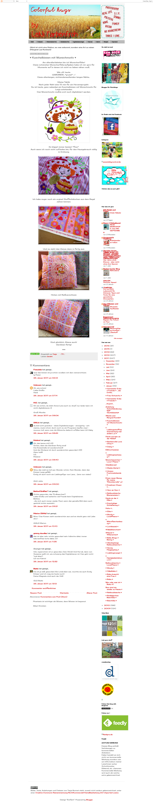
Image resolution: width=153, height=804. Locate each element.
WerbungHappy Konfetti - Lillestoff (115, 330)
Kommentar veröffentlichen (44, 588)
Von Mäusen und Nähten (110, 304)
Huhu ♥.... (109, 508)
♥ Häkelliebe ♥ (111, 571)
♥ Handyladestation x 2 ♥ (114, 558)
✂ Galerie (97, 42)
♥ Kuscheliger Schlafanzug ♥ (112, 504)
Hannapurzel (108, 327)
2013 (107, 352)
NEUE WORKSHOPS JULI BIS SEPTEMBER (111, 229)
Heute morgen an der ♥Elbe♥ (113, 437)
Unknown (37, 385)
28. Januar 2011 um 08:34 (45, 433)
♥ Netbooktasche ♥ (114, 592)
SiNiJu (36, 423)
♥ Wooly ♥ (110, 568)
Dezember (110, 361)
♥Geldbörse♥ (111, 465)
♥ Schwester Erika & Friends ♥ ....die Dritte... (113, 390)
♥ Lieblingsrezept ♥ (114, 553)
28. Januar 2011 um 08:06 (46, 415)
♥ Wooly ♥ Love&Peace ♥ (112, 515)
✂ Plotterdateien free (51, 42)
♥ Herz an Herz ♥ (113, 490)
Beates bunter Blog (111, 269)
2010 (107, 605)
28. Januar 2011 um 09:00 (46, 484)
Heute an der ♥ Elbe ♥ (112, 499)
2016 (107, 346)
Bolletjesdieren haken (115, 241)
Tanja (55, 354)
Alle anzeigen (118, 338)
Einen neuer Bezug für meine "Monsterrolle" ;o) (114, 480)
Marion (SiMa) (39, 513)
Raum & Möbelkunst (112, 223)
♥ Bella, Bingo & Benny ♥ (112, 539)
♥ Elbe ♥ (109, 511)
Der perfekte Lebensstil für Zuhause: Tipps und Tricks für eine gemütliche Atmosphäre (111, 294)
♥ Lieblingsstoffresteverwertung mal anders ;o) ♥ (114, 430)
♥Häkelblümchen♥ (113, 530)
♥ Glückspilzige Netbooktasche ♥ (114, 544)
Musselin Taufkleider (114, 308)
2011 (106, 358)
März (108, 380)
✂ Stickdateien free (64, 42)
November (110, 364)
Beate (35, 569)
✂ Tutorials (89, 42)
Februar (109, 383)
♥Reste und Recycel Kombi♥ (113, 417)
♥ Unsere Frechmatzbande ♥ (113, 473)
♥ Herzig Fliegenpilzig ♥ (112, 549)
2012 (107, 355)
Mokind (36, 440)
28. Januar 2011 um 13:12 (45, 584)
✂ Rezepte (105, 42)
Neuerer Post (36, 593)
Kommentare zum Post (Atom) (54, 597)
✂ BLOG (32, 42)
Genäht (50, 356)
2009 (107, 608)
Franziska (37, 370)
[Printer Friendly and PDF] (35, 354)
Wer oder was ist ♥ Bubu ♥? (114, 583)
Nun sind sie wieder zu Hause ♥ (114, 588)
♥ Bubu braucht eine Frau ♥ (112, 575)
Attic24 (106, 281)
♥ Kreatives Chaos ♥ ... (113, 486)
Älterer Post (92, 593)
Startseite (64, 593)
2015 (107, 349)
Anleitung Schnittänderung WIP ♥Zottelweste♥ (113, 410)
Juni (108, 370)
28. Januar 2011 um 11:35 (45, 542)
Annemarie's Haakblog (108, 238)
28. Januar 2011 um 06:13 (45, 378)
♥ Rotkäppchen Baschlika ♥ (112, 596)
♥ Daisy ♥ (110, 447)
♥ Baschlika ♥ (111, 601)
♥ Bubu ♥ (109, 579)
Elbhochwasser (112, 450)
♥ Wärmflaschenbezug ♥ (114, 521)
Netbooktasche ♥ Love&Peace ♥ (113, 564)
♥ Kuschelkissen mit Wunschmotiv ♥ (114, 423)
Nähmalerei (114, 270)
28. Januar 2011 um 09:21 (45, 506)
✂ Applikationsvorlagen (78, 42)
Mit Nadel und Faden (109, 210)
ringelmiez (107, 287)
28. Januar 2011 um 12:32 (45, 562)
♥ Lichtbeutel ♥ (112, 527)
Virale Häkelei (115, 213)
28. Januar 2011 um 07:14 (45, 396)
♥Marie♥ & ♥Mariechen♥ (112, 534)
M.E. (35, 403)
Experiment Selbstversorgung (111, 317)
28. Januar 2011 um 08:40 (46, 460)
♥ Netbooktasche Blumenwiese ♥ (113, 494)
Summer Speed (109, 282)
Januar (109, 386)
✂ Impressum (114, 42)
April (108, 377)
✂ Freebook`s (39, 42)
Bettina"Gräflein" (40, 491)
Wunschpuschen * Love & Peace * (114, 461)
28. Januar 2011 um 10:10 (45, 526)
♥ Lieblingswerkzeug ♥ (113, 455)
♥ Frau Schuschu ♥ (114, 396)
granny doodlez (40, 533)
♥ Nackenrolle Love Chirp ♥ (114, 443)
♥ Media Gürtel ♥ (113, 468)
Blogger (89, 800)
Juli (108, 367)
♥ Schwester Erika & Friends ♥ (113, 400)
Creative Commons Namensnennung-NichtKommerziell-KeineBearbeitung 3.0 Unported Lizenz (76, 793)
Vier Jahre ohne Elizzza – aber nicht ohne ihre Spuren (111, 262)
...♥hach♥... (110, 404)
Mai (108, 373)
